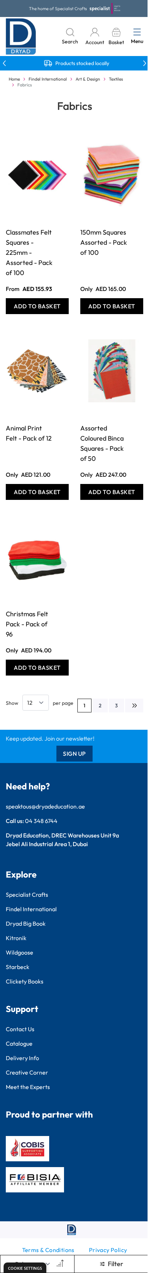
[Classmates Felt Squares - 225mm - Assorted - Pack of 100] (37, 175)
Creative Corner (27, 1072)
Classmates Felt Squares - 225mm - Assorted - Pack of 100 (29, 252)
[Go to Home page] (21, 36)
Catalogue (19, 1043)
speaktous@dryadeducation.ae (45, 806)
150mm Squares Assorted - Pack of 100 (103, 242)
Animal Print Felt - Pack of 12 (29, 433)
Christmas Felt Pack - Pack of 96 (27, 624)
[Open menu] (137, 31)
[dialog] (25, 1268)
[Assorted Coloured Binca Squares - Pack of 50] (111, 371)
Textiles (116, 79)
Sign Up (74, 753)
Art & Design (88, 79)
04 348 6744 (41, 820)
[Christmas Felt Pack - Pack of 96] (37, 556)
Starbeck (17, 966)
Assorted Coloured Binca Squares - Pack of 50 (102, 443)
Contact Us (20, 1029)
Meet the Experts (28, 1086)
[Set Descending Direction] (59, 1264)
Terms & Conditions (48, 1249)
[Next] (134, 705)
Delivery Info (22, 1058)
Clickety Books (24, 981)
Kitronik (16, 938)
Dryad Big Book (26, 923)
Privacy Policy (108, 1249)
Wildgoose (19, 952)
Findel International (48, 79)
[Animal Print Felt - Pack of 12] (37, 371)
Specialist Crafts (27, 894)
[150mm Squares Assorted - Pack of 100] (111, 175)
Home (14, 79)
